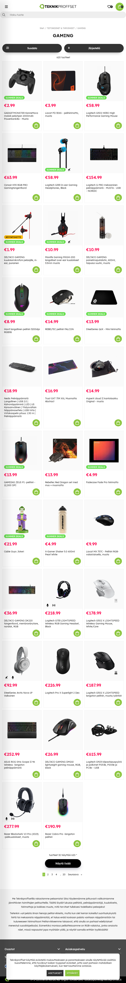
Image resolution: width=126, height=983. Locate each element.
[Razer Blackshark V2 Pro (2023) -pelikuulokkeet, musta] (22, 802)
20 (64, 874)
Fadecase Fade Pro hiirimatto (102, 482)
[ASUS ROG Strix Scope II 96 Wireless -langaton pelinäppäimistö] (22, 730)
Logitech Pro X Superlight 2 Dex (62, 692)
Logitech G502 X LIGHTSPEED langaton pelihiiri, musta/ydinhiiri (104, 694)
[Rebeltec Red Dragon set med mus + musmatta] (63, 451)
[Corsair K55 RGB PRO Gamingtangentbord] (22, 153)
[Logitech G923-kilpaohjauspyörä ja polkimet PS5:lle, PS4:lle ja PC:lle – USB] (104, 730)
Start (42, 28)
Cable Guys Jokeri (14, 551)
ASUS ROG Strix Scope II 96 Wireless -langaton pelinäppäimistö (19, 764)
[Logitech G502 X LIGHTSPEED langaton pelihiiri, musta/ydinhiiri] (104, 661)
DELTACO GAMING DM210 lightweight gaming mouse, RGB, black (63, 764)
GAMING (81, 28)
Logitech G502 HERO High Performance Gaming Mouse (101, 114)
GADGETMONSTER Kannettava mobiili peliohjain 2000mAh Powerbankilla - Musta (21, 115)
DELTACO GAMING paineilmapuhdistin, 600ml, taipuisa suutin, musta (101, 260)
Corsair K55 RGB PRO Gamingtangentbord (16, 186)
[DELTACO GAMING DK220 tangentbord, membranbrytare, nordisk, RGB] (22, 589)
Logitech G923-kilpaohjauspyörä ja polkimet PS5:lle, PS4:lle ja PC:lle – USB (104, 764)
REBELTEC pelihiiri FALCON (59, 329)
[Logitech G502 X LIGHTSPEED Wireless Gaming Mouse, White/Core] (104, 589)
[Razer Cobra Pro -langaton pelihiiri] (63, 802)
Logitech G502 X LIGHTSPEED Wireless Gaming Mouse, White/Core (102, 623)
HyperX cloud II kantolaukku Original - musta (102, 400)
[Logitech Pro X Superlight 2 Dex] (63, 661)
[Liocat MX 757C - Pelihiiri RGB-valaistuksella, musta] (104, 520)
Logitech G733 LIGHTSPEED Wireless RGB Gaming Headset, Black (62, 623)
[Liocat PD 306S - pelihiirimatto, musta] (63, 81)
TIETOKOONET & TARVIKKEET (61, 28)
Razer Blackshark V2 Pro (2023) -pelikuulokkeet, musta (21, 835)
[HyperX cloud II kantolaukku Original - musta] (104, 367)
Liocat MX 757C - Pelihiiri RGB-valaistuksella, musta (102, 553)
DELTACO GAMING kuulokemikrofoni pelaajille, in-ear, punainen (20, 260)
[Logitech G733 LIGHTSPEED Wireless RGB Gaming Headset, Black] (63, 589)
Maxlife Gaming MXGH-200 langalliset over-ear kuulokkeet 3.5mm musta (62, 260)
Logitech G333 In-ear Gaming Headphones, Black (61, 186)
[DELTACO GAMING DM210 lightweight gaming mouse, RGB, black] (63, 730)
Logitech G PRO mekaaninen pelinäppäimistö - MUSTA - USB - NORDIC (103, 188)
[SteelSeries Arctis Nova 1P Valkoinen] (22, 661)
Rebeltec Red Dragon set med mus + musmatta (61, 484)
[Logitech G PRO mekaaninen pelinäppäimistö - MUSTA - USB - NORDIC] (104, 153)
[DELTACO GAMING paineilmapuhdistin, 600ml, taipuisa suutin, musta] (104, 225)
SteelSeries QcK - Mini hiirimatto (103, 329)
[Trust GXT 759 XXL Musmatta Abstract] (63, 367)
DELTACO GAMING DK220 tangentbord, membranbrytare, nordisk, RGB (21, 623)
